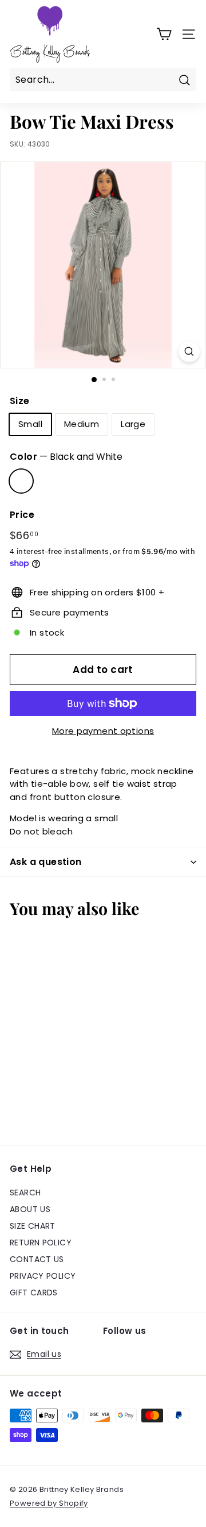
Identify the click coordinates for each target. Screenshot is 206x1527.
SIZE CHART (33, 1226)
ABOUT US (30, 1209)
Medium (81, 424)
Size (20, 400)
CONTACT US (37, 1259)
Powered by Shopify (49, 1503)
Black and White (21, 481)
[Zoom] (189, 351)
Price (22, 514)
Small (30, 424)
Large (133, 424)
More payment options (103, 731)
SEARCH (25, 1192)
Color (66, 456)
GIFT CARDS (34, 1292)
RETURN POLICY (41, 1242)
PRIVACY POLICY (43, 1276)
